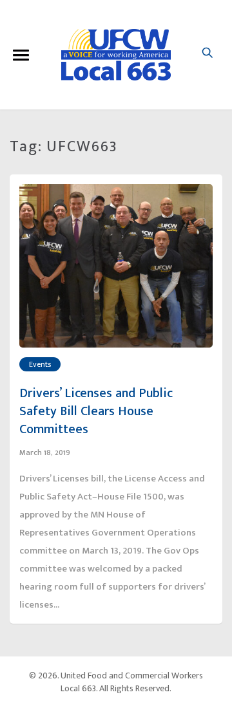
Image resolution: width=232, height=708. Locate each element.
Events (40, 364)
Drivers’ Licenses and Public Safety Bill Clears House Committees (96, 411)
